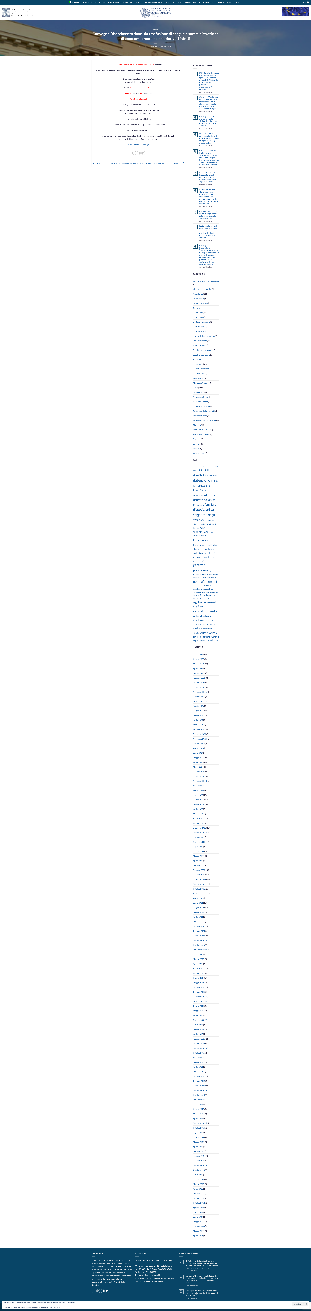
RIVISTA (176, 2)
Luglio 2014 (198, 1132)
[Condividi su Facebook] (134, 153)
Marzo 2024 (198, 767)
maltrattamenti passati (209, 577)
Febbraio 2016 (199, 1076)
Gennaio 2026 (199, 682)
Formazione (198, 364)
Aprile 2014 (198, 1146)
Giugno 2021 (198, 907)
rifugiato (198, 620)
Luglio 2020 (198, 954)
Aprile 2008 (198, 1235)
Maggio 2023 (198, 804)
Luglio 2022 (198, 846)
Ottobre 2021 (199, 889)
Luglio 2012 (198, 1212)
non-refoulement (205, 581)
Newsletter (197, 392)
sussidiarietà (209, 632)
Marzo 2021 (198, 921)
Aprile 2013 (198, 1189)
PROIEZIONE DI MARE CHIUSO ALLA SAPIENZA (117, 163)
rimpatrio (202, 625)
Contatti (238, 2)
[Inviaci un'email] (305, 2)
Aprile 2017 (198, 1034)
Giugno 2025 (198, 710)
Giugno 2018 (198, 1006)
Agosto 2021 (198, 898)
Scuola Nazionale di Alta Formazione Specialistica (146, 2)
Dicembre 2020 (199, 935)
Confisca (196, 308)
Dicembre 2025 (199, 687)
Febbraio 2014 (199, 1156)
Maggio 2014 (198, 1142)
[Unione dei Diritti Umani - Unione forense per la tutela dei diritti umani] (155, 12)
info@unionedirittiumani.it (149, 1275)
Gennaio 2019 (199, 992)
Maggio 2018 (198, 1010)
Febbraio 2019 (199, 987)
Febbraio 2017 (199, 1039)
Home (76, 2)
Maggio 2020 (198, 959)
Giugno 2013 (198, 1179)
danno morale (213, 475)
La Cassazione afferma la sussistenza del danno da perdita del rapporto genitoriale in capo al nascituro (208, 177)
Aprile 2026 (198, 668)
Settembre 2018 (200, 1001)
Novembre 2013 (200, 1165)
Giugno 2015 (198, 1109)
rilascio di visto (207, 621)
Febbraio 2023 (199, 818)
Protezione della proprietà (204, 411)
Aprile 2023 (198, 809)
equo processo (210, 535)
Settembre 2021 (200, 893)
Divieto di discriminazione (204, 336)
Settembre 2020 (200, 949)
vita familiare (210, 640)
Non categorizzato (200, 397)
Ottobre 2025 (199, 696)
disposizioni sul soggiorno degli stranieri (204, 514)
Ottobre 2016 (199, 1053)
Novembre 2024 (200, 739)
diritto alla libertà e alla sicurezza (202, 490)
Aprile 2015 (198, 1118)
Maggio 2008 (198, 1231)
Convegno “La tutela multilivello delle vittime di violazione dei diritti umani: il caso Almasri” (209, 121)
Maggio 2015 (198, 1114)
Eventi (221, 2)
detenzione (201, 480)
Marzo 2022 (198, 865)
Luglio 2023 (198, 795)
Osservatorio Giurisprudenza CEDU (199, 2)
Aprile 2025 (198, 720)
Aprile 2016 (198, 1067)
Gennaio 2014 (199, 1160)
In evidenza (198, 378)
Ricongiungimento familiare (204, 420)
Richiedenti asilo (200, 415)
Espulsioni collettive (201, 355)
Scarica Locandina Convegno (139, 144)
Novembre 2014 (200, 1123)
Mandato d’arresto (201, 383)
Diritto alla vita (199, 326)
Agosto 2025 (198, 706)
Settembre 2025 (200, 701)
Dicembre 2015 (199, 1085)
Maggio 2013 (198, 1184)
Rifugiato (197, 425)
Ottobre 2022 (199, 837)
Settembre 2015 (200, 1099)
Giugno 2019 (198, 978)
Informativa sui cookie (53, 1307)
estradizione (208, 557)
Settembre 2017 (200, 1020)
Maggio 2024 (198, 757)
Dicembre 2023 (199, 776)
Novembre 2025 (200, 692)
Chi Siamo (86, 2)
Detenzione (198, 312)
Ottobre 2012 (199, 1203)
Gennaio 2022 (199, 875)
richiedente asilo (205, 611)
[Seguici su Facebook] (301, 2)
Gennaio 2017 (199, 1043)
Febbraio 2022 (199, 870)
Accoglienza (198, 294)
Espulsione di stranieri (202, 350)
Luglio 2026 (198, 654)
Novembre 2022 (200, 832)
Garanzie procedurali (202, 369)
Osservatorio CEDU (201, 406)
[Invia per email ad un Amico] (139, 153)
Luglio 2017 (198, 1025)
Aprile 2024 (198, 762)
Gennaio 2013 (199, 1198)
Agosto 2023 (198, 790)
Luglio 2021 (198, 903)
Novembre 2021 (200, 884)
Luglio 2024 (198, 753)
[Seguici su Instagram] (303, 2)
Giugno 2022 (198, 851)
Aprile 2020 (198, 964)
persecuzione (197, 592)
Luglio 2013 (198, 1175)
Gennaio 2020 (199, 973)
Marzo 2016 (198, 1071)
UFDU (170, 47)
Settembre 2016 (200, 1057)
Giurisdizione (198, 373)
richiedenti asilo (203, 616)
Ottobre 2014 (199, 1128)
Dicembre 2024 (199, 734)
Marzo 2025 (198, 725)
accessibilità (215, 467)
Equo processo (199, 345)
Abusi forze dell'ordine (202, 289)
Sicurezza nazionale (201, 434)
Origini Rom (208, 589)
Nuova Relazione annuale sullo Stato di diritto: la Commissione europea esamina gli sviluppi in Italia (209, 138)
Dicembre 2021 (199, 879)
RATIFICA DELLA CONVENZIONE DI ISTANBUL (161, 163)
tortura (196, 636)
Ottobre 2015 (199, 1095)
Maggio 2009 (198, 1221)
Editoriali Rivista (200, 340)
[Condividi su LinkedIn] (143, 153)
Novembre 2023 (200, 781)
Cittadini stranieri (200, 303)
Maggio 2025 (198, 715)
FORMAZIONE (113, 2)
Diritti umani (198, 317)
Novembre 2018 (200, 996)
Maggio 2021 (198, 912)
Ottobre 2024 (199, 743)
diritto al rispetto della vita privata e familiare (204, 499)
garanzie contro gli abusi (200, 561)
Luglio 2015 (198, 1104)
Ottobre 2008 (199, 1226)
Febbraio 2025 (199, 729)
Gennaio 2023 (199, 823)
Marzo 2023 (198, 814)
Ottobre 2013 (199, 1170)
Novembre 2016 (200, 1048)
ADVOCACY (99, 2)
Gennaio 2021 (199, 931)
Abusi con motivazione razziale (206, 281)
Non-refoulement (200, 401)
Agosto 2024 (198, 748)
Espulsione (201, 540)
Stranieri (196, 439)
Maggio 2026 (198, 664)
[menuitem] (70, 2)
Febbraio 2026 (199, 678)
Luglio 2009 (198, 1217)
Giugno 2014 (198, 1137)
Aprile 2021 (198, 917)
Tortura (196, 448)
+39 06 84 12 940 (145, 1269)
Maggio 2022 (198, 856)
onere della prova (198, 586)
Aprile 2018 (198, 1015)
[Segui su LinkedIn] (308, 2)
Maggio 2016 (198, 1062)
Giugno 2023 (198, 799)
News (228, 2)
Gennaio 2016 (199, 1081)
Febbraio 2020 (199, 968)
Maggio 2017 (198, 1029)
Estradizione (198, 359)
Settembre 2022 (200, 842)
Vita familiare (198, 453)
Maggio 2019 (198, 982)
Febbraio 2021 (199, 926)
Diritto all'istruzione (201, 322)
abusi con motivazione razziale (202, 467)
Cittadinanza (198, 298)
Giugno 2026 (198, 659)
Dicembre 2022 (199, 828)
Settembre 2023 (200, 785)
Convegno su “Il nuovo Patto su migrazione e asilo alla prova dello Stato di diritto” (208, 214)
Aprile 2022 (198, 860)
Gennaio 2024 (199, 771)
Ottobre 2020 (199, 945)
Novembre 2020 (200, 940)
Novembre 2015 (200, 1090)
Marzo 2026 (198, 673)
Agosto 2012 (198, 1207)
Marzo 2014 (198, 1151)
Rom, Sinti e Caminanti (202, 429)
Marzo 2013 (198, 1193)
